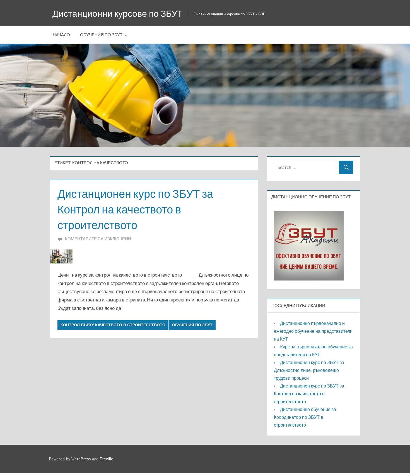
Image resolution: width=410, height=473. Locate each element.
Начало (61, 34)
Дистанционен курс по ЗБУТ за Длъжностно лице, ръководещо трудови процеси (309, 370)
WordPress (81, 459)
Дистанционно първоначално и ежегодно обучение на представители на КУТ (313, 331)
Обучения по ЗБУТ (101, 34)
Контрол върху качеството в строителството (113, 324)
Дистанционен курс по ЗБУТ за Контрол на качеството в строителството (135, 209)
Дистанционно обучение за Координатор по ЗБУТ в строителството (305, 417)
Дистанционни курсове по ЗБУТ (117, 13)
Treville (106, 459)
